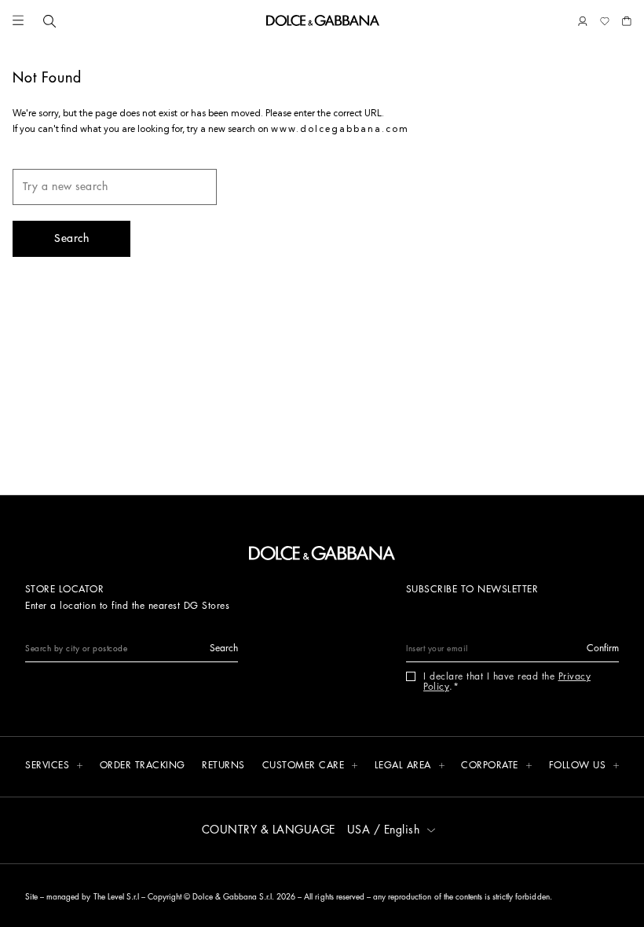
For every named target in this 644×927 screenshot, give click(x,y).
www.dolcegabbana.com (340, 129)
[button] (18, 20)
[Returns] (223, 766)
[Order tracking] (142, 766)
